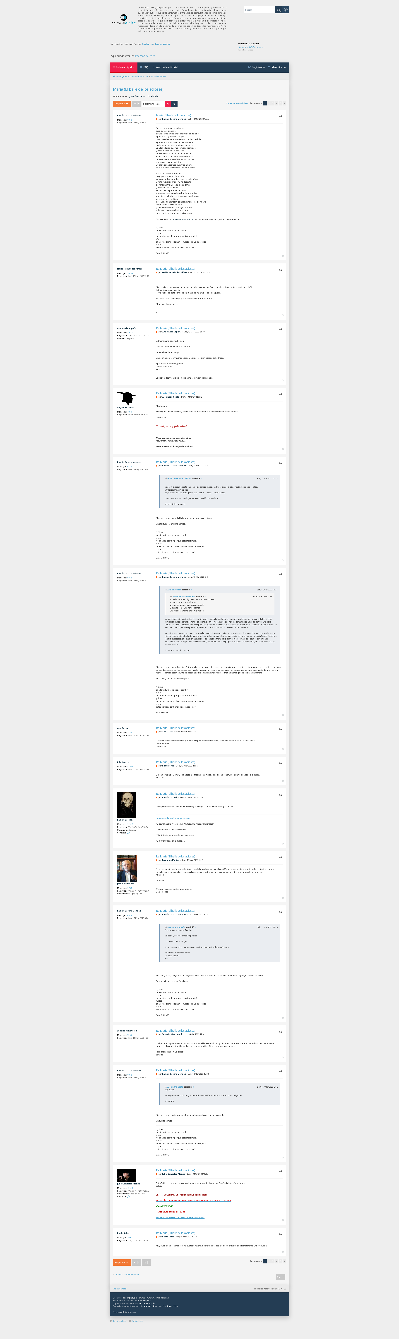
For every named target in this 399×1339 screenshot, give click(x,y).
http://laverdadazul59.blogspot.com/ (173, 818)
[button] (284, 103)
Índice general (120, 1288)
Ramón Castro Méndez (129, 115)
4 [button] (276, 103)
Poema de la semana (248, 43)
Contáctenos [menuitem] (137, 1321)
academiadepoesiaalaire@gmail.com (161, 1306)
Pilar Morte (248, 50)
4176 (129, 732)
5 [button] (280, 103)
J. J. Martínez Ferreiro (137, 96)
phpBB (132, 1297)
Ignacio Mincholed (127, 1030)
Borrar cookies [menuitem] (119, 1321)
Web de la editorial (167, 67)
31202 (130, 766)
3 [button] (272, 103)
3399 (129, 1035)
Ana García (122, 728)
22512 (130, 824)
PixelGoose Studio (146, 1303)
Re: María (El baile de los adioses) (175, 268)
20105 (130, 273)
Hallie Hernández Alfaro (129, 268)
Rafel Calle (153, 96)
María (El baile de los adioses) (138, 89)
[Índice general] (124, 19)
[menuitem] (143, 67)
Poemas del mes (145, 56)
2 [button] (268, 103)
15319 (130, 1188)
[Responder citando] (280, 116)
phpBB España (144, 1300)
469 (129, 1237)
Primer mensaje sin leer (237, 103)
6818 (129, 119)
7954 (129, 411)
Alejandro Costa (125, 407)
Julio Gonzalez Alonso (128, 1183)
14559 (130, 332)
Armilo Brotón (174, 589)
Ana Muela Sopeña (127, 328)
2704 (129, 888)
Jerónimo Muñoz (126, 883)
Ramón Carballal (125, 819)
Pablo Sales (123, 1233)
